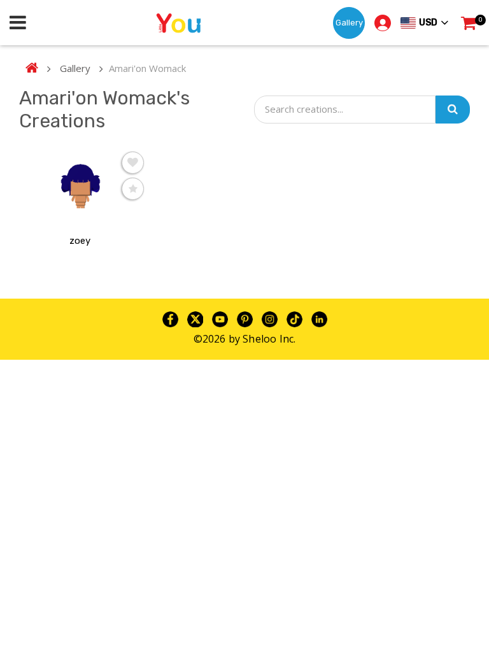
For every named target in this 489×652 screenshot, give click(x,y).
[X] (195, 318)
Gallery (349, 22)
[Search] (453, 110)
